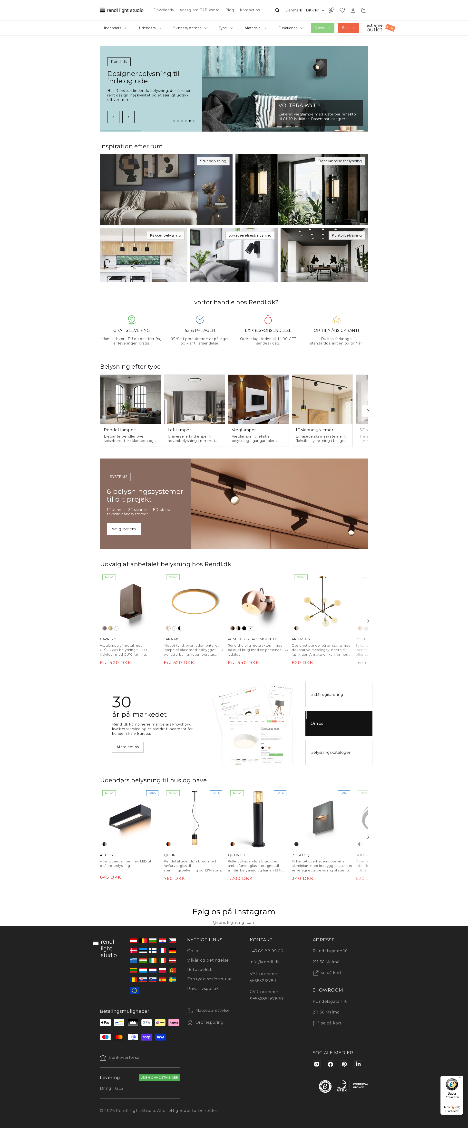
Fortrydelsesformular (209, 979)
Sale (346, 28)
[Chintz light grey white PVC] (366, 628)
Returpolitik (200, 969)
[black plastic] (180, 628)
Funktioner (287, 28)
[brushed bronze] (104, 628)
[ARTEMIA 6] (322, 602)
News (320, 28)
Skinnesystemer (187, 28)
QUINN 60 (236, 855)
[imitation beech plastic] (168, 628)
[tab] (174, 121)
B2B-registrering (327, 694)
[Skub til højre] (128, 117)
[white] (116, 628)
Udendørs (147, 28)
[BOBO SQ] (322, 818)
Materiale (253, 28)
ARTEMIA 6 (301, 639)
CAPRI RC (108, 639)
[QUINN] (194, 818)
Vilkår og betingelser (209, 960)
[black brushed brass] (296, 628)
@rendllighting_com (234, 922)
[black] (244, 628)
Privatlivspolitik (203, 988)
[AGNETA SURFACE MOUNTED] (258, 602)
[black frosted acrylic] (104, 844)
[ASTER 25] (130, 818)
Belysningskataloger (331, 752)
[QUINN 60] (258, 818)
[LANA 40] (194, 602)
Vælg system (124, 529)
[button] (277, 10)
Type (223, 28)
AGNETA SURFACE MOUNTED (253, 639)
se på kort (331, 972)
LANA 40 (171, 639)
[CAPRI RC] (130, 602)
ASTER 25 (108, 855)
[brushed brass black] (238, 628)
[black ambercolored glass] (168, 844)
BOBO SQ (300, 855)
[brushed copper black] (232, 628)
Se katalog (126, 745)
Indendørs (112, 28)
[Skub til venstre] (113, 117)
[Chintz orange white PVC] (360, 628)
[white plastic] (174, 628)
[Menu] (460, 1078)
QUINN (170, 855)
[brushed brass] (110, 628)
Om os (317, 723)
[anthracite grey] (296, 844)
